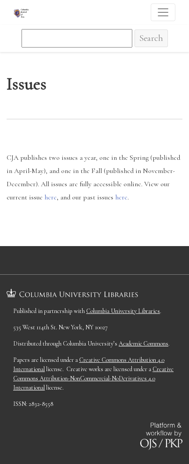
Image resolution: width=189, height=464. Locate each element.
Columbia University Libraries (123, 311)
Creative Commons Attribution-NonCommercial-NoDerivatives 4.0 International (93, 378)
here (50, 197)
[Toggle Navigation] (163, 12)
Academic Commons (143, 343)
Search (151, 38)
